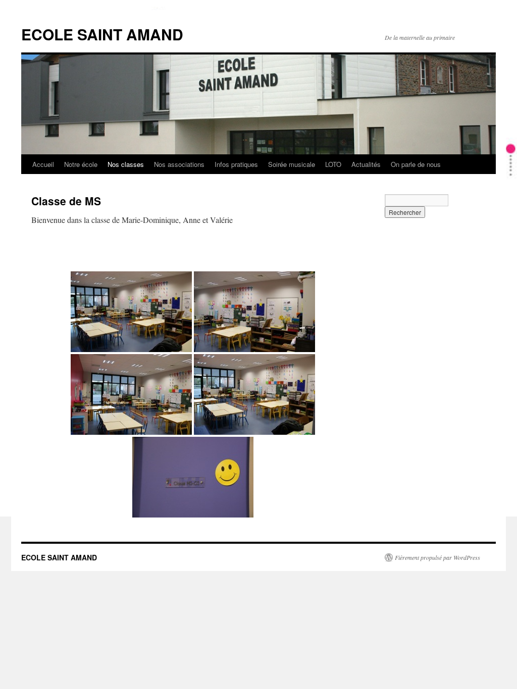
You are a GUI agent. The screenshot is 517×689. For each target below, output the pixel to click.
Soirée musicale (291, 164)
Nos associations (179, 164)
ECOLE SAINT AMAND (102, 34)
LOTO (333, 164)
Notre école (80, 164)
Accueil (43, 164)
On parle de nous (416, 164)
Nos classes (126, 164)
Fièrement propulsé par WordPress (437, 557)
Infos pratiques (236, 164)
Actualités (366, 164)
